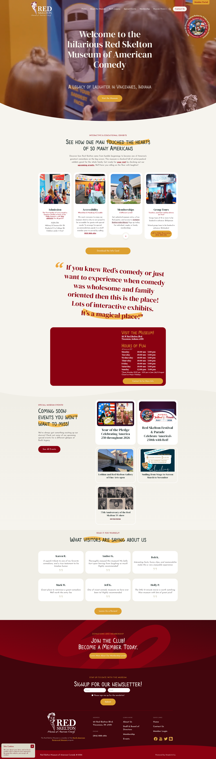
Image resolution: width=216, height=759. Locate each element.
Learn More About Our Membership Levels (108, 656)
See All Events (49, 449)
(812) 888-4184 (90, 233)
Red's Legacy (114, 9)
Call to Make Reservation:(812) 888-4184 (161, 234)
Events (126, 739)
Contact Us (179, 9)
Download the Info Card (108, 251)
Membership (145, 9)
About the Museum (98, 9)
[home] (41, 9)
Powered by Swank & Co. (165, 755)
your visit (121, 162)
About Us (127, 722)
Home (83, 9)
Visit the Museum (110, 98)
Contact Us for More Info (143, 381)
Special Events (130, 9)
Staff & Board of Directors (131, 728)
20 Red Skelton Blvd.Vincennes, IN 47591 (103, 723)
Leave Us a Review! (108, 611)
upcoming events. (86, 165)
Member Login (160, 731)
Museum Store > (159, 9)
